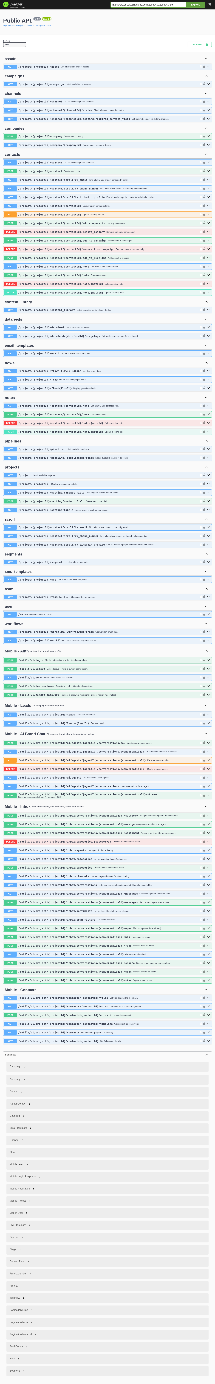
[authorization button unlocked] (203, 67)
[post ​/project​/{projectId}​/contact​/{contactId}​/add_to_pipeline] (208, 258)
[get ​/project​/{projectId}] (208, 484)
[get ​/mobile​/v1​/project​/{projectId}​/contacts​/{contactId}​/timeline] (208, 1024)
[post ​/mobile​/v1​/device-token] (208, 686)
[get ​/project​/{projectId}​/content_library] (208, 310)
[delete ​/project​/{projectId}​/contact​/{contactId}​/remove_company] (208, 232)
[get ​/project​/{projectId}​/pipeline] (208, 449)
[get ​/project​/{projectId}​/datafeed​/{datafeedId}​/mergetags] (208, 336)
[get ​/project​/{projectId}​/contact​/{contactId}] (208, 206)
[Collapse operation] (206, 58)
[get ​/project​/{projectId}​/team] (208, 597)
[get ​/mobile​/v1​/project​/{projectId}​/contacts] (208, 1032)
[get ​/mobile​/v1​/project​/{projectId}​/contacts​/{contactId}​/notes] (208, 1006)
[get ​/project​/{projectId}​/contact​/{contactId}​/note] (208, 267)
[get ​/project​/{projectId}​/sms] (208, 580)
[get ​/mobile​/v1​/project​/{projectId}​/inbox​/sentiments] (208, 911)
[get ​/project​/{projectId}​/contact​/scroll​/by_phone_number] (208, 188)
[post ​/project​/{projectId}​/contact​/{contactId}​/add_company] (208, 223)
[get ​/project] (208, 475)
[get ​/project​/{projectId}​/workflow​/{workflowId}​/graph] (208, 632)
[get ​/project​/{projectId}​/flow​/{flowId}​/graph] (208, 371)
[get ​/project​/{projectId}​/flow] (208, 380)
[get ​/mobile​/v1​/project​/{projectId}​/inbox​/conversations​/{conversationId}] (208, 954)
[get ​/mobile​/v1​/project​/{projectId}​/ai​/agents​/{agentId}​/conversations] (208, 786)
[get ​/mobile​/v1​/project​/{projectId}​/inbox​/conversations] (208, 885)
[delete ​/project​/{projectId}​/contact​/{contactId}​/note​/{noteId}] (208, 284)
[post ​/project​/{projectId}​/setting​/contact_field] (208, 501)
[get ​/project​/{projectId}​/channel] (208, 102)
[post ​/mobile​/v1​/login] (208, 660)
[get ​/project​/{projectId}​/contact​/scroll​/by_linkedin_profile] (208, 197)
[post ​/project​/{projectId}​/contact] (208, 171)
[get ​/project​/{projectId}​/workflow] (208, 641)
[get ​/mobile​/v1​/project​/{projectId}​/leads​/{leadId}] (208, 723)
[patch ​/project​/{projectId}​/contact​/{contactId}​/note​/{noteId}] (208, 293)
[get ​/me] (208, 614)
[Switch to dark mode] (210, 5)
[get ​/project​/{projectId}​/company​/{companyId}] (208, 145)
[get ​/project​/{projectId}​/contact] (208, 162)
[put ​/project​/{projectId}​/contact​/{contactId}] (208, 214)
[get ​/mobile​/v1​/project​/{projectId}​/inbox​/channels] (208, 876)
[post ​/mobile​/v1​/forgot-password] (208, 695)
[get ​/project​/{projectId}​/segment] (208, 562)
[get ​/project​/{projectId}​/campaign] (208, 84)
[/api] (14, 45)
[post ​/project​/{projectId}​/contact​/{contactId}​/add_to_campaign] (208, 240)
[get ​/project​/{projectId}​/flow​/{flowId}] (208, 388)
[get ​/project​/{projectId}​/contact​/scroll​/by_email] (208, 180)
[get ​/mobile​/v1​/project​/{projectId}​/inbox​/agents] (208, 850)
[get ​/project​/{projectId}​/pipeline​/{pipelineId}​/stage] (208, 458)
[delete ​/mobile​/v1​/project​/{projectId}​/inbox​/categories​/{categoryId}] (208, 842)
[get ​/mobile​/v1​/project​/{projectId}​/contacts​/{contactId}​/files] (208, 998)
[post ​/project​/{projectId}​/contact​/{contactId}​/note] (208, 275)
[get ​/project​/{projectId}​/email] (208, 354)
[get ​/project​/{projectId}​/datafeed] (208, 327)
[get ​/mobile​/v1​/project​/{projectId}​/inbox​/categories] (208, 859)
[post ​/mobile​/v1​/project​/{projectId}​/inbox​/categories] (208, 868)
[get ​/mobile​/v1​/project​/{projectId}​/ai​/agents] (208, 778)
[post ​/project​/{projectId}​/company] (208, 136)
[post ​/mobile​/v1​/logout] (208, 669)
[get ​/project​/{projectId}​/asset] (208, 67)
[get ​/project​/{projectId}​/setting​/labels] (208, 510)
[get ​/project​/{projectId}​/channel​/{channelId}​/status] (208, 110)
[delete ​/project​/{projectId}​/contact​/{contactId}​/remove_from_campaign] (208, 249)
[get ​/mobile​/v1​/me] (208, 678)
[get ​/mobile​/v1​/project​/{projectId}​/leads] (208, 715)
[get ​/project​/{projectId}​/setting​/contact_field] (208, 493)
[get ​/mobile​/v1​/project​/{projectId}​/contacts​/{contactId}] (208, 1041)
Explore (195, 4)
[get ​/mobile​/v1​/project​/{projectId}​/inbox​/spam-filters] (208, 920)
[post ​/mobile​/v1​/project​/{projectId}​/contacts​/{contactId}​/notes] (208, 1015)
